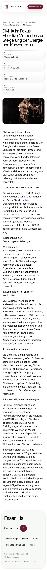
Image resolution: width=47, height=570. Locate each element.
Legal (33, 562)
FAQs (35, 538)
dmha (25, 200)
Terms (26, 562)
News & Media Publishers (26, 22)
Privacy (18, 562)
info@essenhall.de (15, 545)
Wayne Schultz (11, 57)
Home (5, 22)
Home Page (12, 538)
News (11, 22)
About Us (9, 562)
